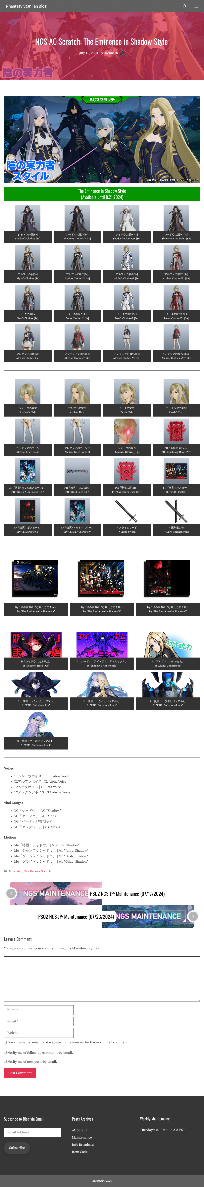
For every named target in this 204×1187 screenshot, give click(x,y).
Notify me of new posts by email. (32, 1062)
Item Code (80, 1152)
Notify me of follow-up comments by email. (40, 1053)
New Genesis (32, 871)
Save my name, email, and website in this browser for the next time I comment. (68, 1042)
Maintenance (82, 1137)
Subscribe (17, 1148)
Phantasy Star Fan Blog (26, 6)
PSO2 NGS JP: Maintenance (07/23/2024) (76, 916)
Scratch (46, 871)
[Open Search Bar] (184, 6)
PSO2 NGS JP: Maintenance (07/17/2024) (127, 893)
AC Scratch (15, 871)
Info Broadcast (83, 1145)
